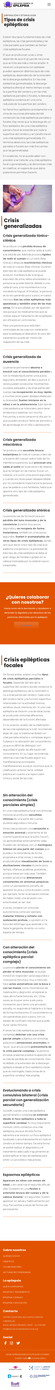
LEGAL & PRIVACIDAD (16, 1354)
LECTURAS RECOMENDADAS (17, 1272)
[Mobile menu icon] (49, 4)
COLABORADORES (12, 1267)
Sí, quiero (26, 625)
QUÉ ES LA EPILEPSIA (13, 1286)
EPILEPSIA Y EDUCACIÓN (15, 1303)
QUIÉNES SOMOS (11, 1256)
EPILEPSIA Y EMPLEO (13, 1297)
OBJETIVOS (8, 1261)
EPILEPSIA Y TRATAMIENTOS (16, 1292)
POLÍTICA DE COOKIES (38, 1354)
